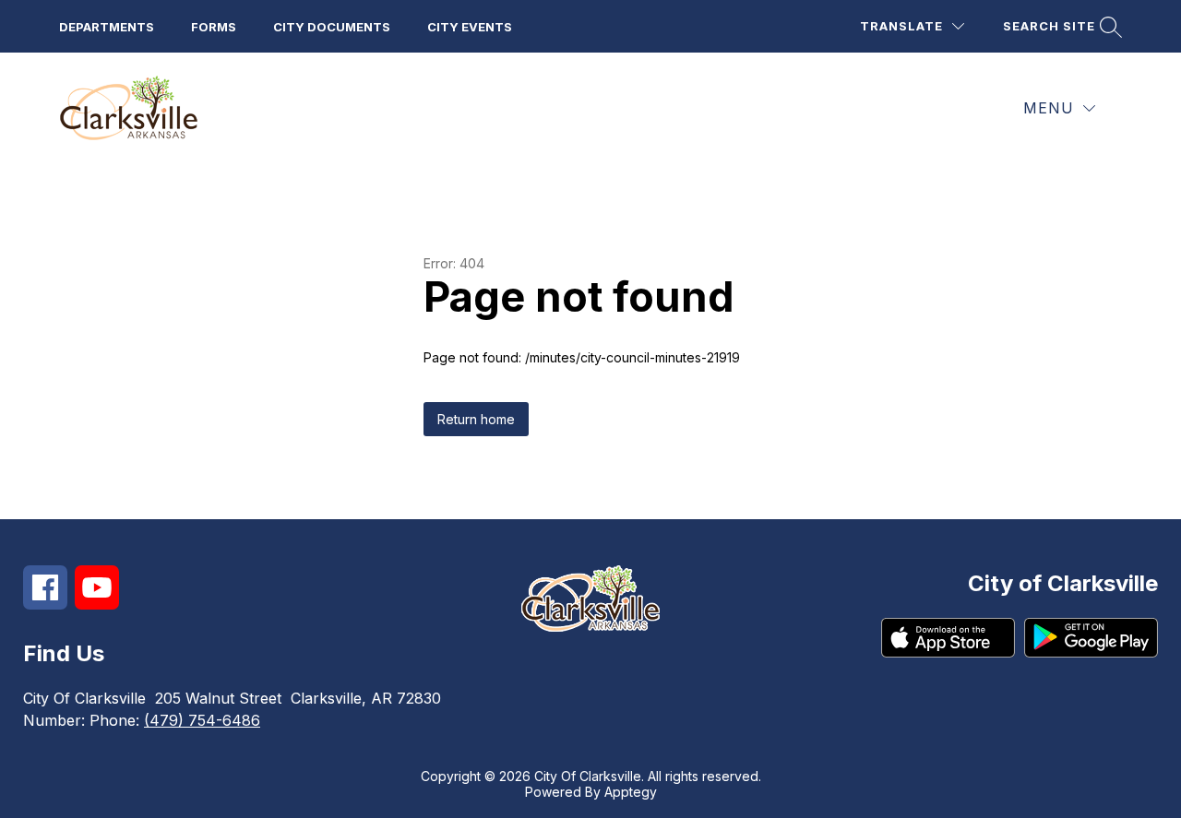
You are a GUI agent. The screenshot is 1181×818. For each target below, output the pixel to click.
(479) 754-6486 (202, 720)
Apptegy (630, 792)
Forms (213, 26)
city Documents (331, 26)
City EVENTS (469, 26)
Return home (476, 419)
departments (106, 26)
